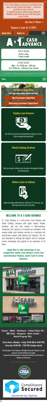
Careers (5, 330)
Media (12, 330)
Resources (21, 333)
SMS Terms (10, 333)
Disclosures (21, 330)
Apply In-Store (21, 33)
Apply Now (6, 33)
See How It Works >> (34, 22)
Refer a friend (33, 333)
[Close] (45, 2)
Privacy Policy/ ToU (36, 330)
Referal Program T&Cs (23, 336)
